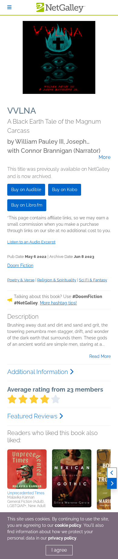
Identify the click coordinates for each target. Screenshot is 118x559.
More (104, 157)
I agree (59, 550)
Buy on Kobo (64, 189)
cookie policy (68, 525)
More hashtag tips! (58, 302)
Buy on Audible (26, 189)
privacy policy (62, 538)
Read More (100, 356)
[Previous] (112, 473)
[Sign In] (9, 7)
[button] (27, 469)
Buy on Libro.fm (26, 205)
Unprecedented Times (25, 493)
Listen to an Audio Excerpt (31, 242)
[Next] (112, 483)
